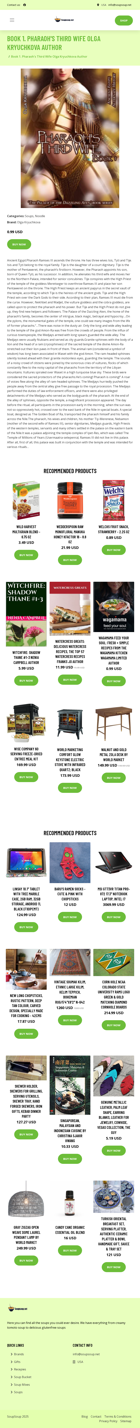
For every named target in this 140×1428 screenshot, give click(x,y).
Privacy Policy (108, 1421)
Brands (19, 1354)
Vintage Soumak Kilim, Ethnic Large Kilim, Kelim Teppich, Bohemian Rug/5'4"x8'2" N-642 (70, 992)
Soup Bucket (22, 1377)
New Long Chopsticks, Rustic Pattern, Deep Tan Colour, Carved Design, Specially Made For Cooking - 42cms (26, 1005)
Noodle (40, 216)
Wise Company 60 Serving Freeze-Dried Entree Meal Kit (26, 754)
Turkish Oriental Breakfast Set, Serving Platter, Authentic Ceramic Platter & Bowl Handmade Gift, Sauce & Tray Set (113, 1233)
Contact (96, 1417)
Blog (84, 1417)
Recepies (20, 1369)
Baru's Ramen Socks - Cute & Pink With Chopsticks (70, 894)
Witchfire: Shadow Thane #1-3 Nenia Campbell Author (26, 657)
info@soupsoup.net (119, 5)
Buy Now (19, 244)
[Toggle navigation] (12, 20)
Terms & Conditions (117, 1417)
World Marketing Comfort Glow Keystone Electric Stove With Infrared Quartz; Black (70, 759)
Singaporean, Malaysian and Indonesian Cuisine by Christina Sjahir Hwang (70, 1130)
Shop (124, 20)
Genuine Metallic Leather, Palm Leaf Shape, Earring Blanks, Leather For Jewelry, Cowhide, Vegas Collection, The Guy (113, 1117)
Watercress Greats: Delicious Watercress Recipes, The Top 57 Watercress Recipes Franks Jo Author (70, 651)
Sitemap (125, 1421)
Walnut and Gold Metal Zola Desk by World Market (114, 754)
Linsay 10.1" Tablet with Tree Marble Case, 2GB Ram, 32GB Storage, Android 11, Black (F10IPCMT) (26, 899)
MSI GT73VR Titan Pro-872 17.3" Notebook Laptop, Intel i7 (114, 894)
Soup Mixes (22, 1385)
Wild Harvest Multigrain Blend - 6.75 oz (26, 531)
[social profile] (24, 4)
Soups (29, 216)
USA (103, 5)
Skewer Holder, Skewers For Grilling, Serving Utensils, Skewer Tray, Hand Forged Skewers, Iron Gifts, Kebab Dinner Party (26, 1101)
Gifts (17, 1362)
